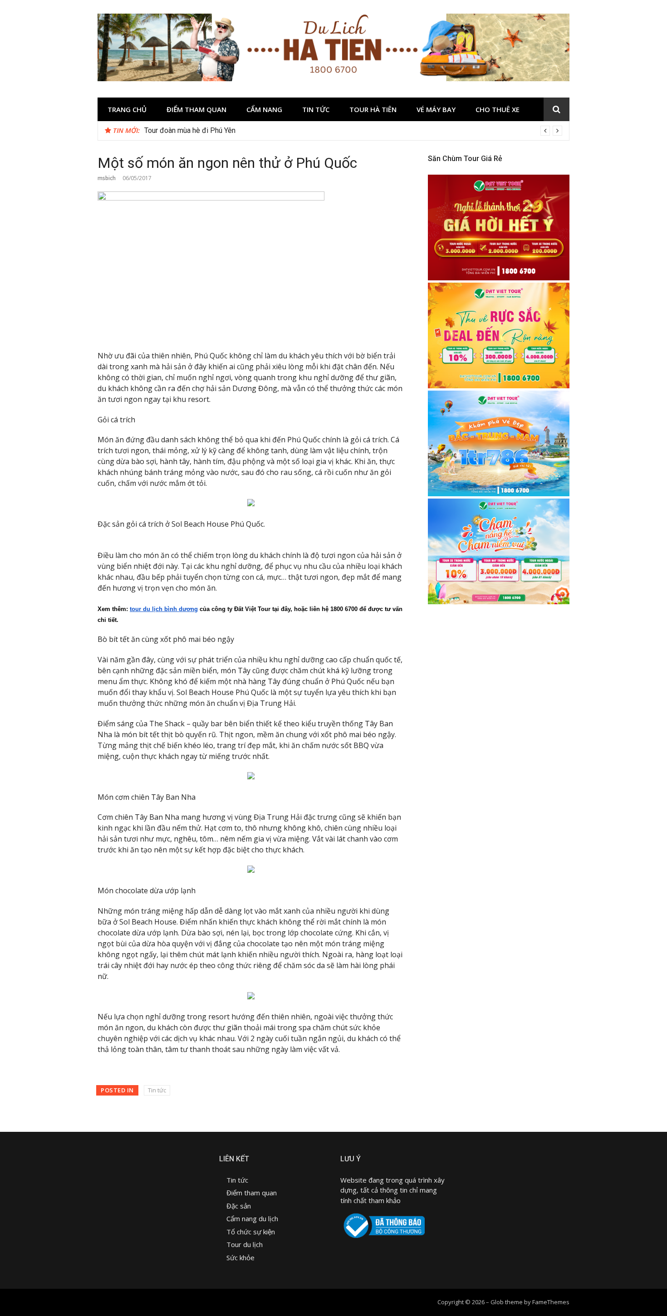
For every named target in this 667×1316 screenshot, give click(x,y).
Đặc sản (239, 1205)
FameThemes (550, 1302)
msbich (107, 178)
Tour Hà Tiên (373, 109)
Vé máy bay (436, 109)
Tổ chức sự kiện (250, 1231)
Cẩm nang (264, 109)
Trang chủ (127, 109)
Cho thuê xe (498, 109)
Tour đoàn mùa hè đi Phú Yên (189, 130)
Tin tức (315, 109)
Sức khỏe (240, 1257)
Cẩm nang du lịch (252, 1218)
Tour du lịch (244, 1244)
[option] (353, 131)
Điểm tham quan (196, 109)
